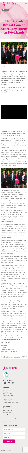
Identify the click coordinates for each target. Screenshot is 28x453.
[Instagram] (13, 383)
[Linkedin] (9, 383)
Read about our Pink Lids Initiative (11, 422)
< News (3, 66)
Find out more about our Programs (11, 420)
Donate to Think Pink (7, 410)
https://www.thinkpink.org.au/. (12, 339)
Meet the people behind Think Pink (11, 414)
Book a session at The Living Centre (11, 418)
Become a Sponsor (7, 412)
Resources (5, 416)
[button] (26, 3)
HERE (5, 131)
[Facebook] (5, 383)
